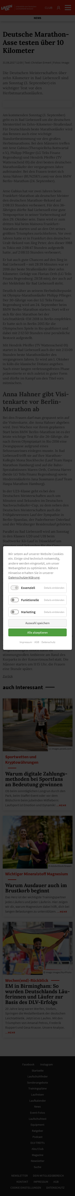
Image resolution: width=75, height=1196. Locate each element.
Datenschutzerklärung (24, 577)
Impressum (26, 642)
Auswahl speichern (37, 623)
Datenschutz (48, 642)
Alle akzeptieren (37, 632)
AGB (36, 642)
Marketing (28, 612)
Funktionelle (30, 600)
